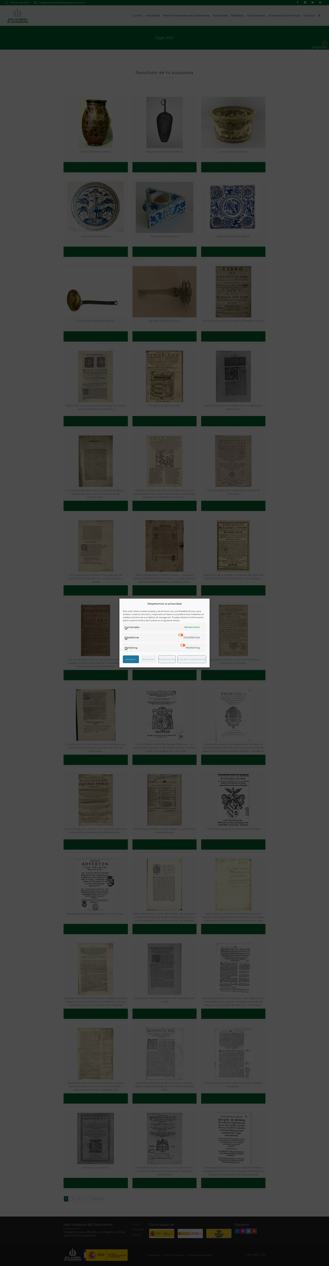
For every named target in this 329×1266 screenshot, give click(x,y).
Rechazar (148, 659)
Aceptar (131, 659)
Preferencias (167, 659)
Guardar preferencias (192, 659)
